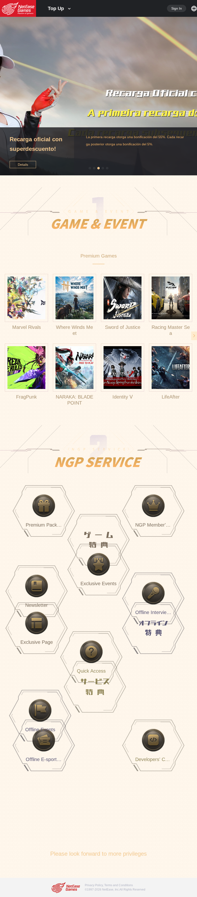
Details (23, 164)
